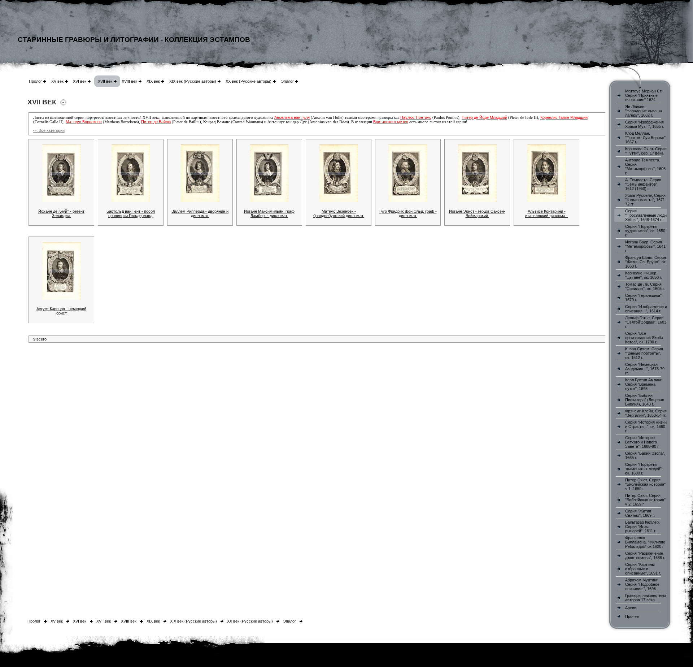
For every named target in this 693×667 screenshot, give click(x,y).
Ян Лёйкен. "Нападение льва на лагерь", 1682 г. (643, 110)
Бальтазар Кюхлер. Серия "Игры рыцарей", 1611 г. (642, 526)
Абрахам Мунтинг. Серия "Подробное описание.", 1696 (642, 584)
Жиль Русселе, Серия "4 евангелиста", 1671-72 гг (645, 199)
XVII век (105, 81)
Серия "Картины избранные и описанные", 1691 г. (643, 568)
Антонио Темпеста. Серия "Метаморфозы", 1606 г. (645, 166)
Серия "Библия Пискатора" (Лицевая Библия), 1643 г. (644, 399)
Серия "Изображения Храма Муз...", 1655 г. (644, 124)
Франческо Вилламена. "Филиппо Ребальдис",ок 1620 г (645, 542)
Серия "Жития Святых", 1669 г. (640, 513)
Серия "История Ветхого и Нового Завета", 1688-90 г (642, 442)
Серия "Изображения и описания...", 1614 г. (646, 308)
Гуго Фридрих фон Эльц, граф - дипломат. (408, 213)
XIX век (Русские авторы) (192, 81)
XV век (57, 81)
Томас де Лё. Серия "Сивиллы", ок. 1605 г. (645, 286)
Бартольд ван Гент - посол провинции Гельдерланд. (130, 213)
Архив (630, 608)
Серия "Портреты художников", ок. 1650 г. (645, 230)
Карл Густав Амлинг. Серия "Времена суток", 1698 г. (643, 384)
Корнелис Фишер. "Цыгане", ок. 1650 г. (643, 275)
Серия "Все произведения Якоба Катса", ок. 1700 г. (644, 337)
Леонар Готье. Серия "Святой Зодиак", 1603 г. (645, 322)
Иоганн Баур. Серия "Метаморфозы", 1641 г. (645, 246)
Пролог (35, 81)
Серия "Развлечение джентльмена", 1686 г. (645, 555)
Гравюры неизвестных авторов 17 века (645, 597)
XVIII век (129, 81)
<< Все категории (49, 130)
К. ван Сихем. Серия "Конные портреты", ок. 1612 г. (644, 353)
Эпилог (287, 81)
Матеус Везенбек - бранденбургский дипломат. (338, 213)
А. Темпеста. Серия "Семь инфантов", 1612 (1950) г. (643, 184)
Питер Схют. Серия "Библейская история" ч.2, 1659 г (645, 499)
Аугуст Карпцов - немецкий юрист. (61, 311)
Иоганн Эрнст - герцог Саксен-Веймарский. (477, 213)
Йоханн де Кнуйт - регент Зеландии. (61, 213)
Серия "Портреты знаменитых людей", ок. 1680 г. (644, 468)
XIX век (153, 81)
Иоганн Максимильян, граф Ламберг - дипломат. (269, 213)
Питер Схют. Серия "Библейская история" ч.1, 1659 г (645, 484)
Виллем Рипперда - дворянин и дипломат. (199, 213)
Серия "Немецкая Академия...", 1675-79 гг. (644, 368)
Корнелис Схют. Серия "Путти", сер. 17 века (646, 151)
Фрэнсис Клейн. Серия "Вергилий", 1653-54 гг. (646, 413)
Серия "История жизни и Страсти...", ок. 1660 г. (646, 426)
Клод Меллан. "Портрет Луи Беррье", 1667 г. (646, 137)
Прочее (632, 616)
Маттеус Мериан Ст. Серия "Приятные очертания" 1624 (643, 95)
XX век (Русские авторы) (248, 81)
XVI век (79, 81)
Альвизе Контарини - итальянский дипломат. (546, 213)
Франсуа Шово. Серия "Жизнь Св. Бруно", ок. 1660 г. (646, 261)
